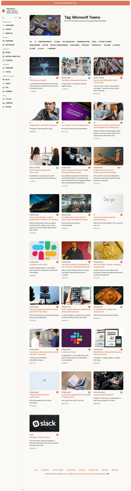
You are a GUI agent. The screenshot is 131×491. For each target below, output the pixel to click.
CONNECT (9, 91)
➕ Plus (41, 49)
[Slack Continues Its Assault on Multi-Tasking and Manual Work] (76, 167)
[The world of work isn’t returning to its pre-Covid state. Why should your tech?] (76, 260)
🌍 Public (116, 45)
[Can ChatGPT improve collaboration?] (76, 121)
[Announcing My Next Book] (108, 389)
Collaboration (68, 42)
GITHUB (8, 107)
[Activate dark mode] (20, 18)
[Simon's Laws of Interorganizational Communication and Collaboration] (108, 121)
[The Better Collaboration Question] (76, 76)
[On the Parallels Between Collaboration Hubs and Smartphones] (76, 304)
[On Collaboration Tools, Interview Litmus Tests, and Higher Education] (76, 214)
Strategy (85, 45)
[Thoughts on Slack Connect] (44, 432)
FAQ (7, 87)
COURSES (9, 60)
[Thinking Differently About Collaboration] (44, 389)
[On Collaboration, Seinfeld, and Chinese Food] (108, 304)
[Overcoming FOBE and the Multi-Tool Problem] (108, 76)
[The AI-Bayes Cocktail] (44, 76)
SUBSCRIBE (10, 25)
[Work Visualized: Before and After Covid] (44, 167)
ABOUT (8, 83)
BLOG (7, 80)
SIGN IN (8, 29)
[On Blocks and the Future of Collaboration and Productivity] (108, 167)
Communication (83, 42)
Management (35, 45)
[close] (127, 3)
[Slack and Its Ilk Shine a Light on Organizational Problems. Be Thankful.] (44, 214)
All (31, 42)
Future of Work (105, 42)
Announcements (45, 42)
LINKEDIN (9, 103)
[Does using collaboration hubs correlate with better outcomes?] (44, 346)
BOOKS (8, 52)
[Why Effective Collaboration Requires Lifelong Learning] (108, 346)
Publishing (74, 45)
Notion (45, 45)
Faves (94, 42)
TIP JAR (8, 99)
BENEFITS (9, 33)
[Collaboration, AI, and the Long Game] (44, 121)
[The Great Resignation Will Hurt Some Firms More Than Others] (44, 304)
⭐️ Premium (50, 49)
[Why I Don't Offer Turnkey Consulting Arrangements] (108, 260)
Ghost (66, 474)
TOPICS (8, 72)
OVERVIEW (9, 41)
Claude (57, 42)
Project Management (59, 45)
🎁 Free (32, 49)
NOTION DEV (10, 45)
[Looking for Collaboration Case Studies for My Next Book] (76, 389)
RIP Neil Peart (91, 474)
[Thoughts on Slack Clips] (44, 260)
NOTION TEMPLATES (13, 56)
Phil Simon (11, 9)
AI (35, 42)
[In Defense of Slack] (76, 346)
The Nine (107, 45)
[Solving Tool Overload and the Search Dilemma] (108, 214)
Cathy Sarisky (80, 474)
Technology (96, 45)
